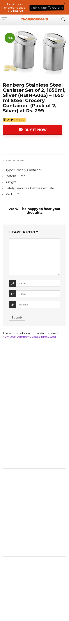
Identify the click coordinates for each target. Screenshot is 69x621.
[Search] (63, 19)
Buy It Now (35, 129)
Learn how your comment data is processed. (34, 334)
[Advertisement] (34, 513)
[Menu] (4, 19)
